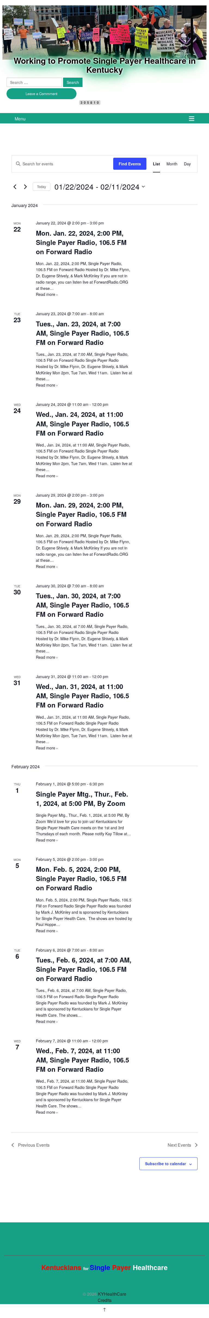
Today (41, 186)
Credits (105, 1300)
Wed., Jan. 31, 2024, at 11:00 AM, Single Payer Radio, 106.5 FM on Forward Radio (82, 695)
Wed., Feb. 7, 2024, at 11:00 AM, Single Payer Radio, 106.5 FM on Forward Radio (82, 1060)
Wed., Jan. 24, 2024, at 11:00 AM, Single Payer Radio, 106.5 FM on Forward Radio (82, 423)
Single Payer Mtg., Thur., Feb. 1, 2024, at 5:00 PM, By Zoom (82, 798)
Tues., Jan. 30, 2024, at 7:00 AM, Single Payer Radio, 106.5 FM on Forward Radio (82, 605)
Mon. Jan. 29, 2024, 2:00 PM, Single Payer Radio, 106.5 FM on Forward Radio (81, 514)
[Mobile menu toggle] (191, 118)
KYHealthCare (38, 15)
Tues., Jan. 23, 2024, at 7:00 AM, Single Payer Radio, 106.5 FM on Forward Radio (82, 333)
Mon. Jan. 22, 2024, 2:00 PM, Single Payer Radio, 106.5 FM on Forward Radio (81, 242)
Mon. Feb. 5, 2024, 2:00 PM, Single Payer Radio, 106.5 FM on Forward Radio (81, 878)
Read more (47, 294)
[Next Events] (25, 186)
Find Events (130, 163)
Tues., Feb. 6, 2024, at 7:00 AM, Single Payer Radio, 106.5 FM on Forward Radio (83, 969)
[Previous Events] (14, 186)
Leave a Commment (41, 93)
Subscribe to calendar (165, 1163)
